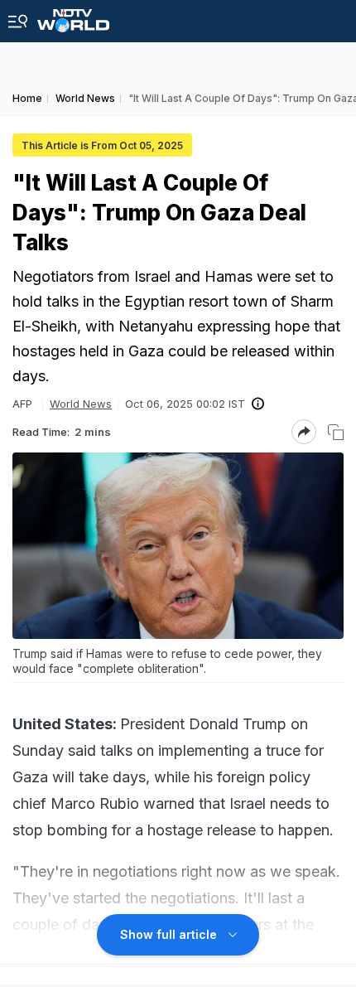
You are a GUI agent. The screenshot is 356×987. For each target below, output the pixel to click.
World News (81, 403)
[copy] (336, 432)
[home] (73, 16)
